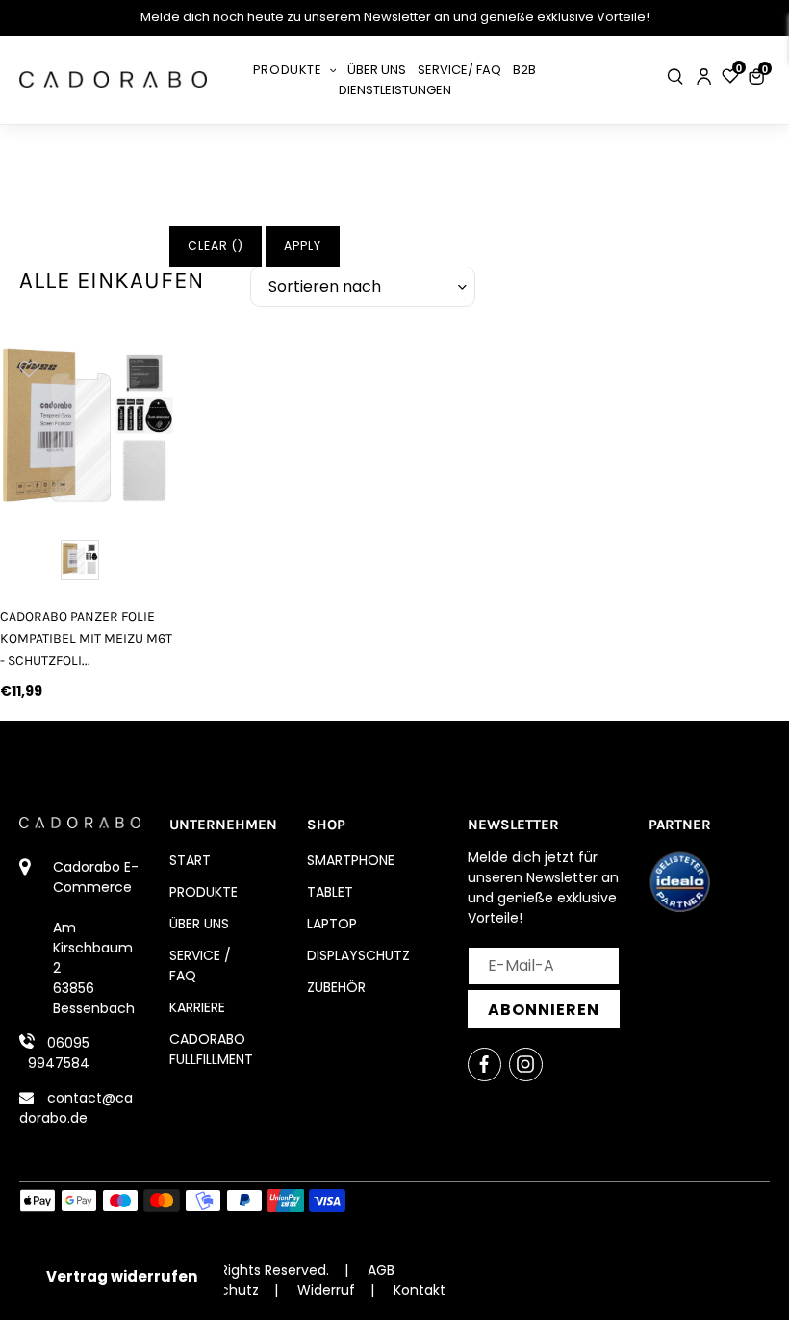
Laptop (332, 923)
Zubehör (336, 987)
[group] (88, 428)
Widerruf (326, 1290)
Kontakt (419, 1290)
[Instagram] (526, 1064)
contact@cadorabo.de (76, 1108)
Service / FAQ (200, 965)
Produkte (203, 891)
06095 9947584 (58, 1053)
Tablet (330, 891)
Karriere (197, 1007)
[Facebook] (484, 1064)
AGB (381, 1270)
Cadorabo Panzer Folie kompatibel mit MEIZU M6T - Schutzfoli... (86, 638)
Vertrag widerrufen (121, 1276)
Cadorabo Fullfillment (211, 1049)
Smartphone (350, 860)
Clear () (215, 246)
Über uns (199, 923)
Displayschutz (358, 955)
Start (190, 860)
